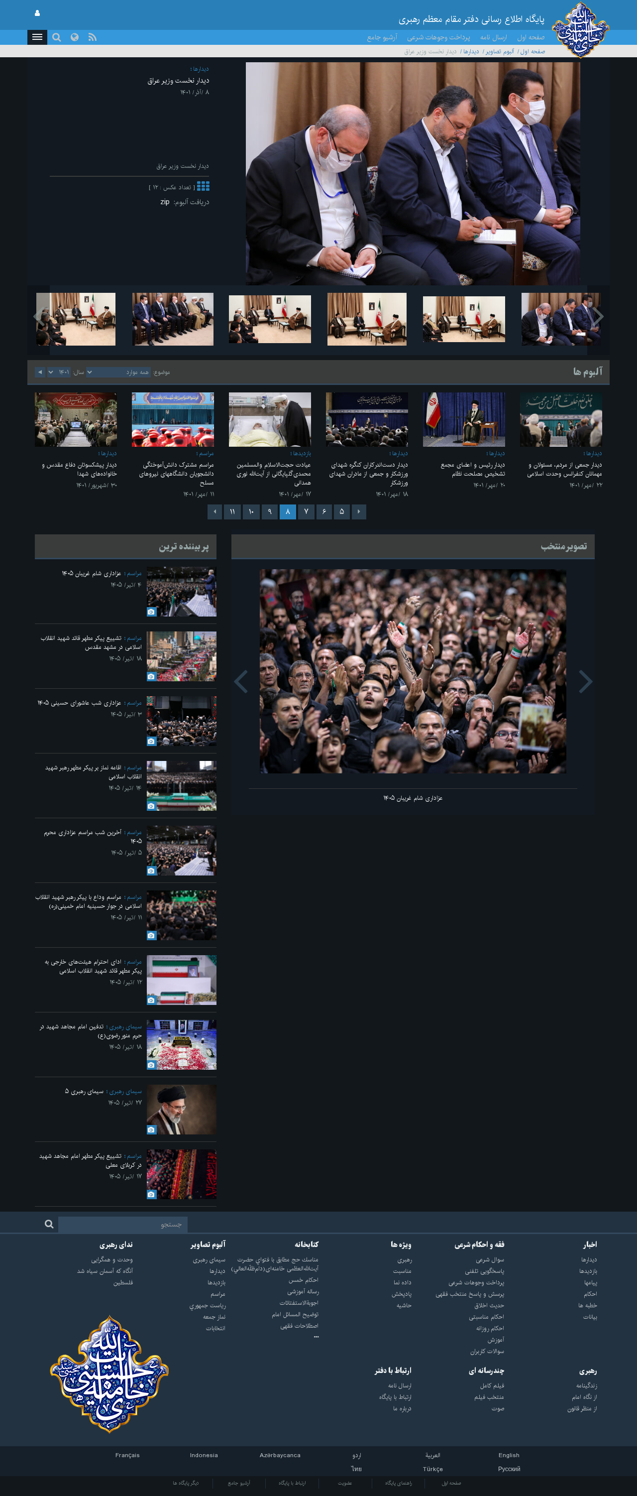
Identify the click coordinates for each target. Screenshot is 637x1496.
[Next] (215, 511)
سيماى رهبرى (125, 1026)
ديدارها (471, 51)
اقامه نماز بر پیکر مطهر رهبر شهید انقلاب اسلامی (93, 772)
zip (167, 202)
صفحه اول (531, 37)
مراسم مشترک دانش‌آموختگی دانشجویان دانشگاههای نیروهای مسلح (176, 474)
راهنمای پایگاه (398, 1483)
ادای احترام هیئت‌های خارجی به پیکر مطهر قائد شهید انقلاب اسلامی (93, 966)
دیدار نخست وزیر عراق (178, 81)
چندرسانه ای (486, 1371)
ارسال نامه (493, 37)
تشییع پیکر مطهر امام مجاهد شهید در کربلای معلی (90, 1160)
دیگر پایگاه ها (186, 1483)
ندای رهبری (116, 1245)
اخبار (590, 1245)
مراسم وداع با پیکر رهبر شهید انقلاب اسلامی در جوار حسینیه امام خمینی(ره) (88, 901)
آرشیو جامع (382, 37)
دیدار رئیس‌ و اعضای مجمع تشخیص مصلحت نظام (473, 469)
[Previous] (359, 511)
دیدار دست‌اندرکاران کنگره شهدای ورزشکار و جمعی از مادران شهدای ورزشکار (368, 474)
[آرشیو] (271, 1337)
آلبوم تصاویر (500, 51)
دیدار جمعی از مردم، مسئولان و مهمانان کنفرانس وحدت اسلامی (564, 469)
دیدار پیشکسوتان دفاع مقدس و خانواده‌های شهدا (79, 469)
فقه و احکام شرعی (479, 1245)
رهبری (588, 1371)
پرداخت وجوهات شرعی (438, 37)
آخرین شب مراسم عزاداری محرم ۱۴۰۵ (93, 837)
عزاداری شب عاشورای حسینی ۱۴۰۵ (79, 703)
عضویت (345, 1483)
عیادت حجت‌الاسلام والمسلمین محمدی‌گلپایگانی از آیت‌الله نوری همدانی (273, 474)
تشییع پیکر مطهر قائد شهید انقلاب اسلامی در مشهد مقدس (91, 642)
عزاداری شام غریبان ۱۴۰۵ (413, 798)
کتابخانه (306, 1245)
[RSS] (93, 37)
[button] (37, 37)
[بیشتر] (203, 187)
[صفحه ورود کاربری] (37, 13)
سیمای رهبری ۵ (84, 1091)
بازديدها (302, 453)
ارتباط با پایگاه (292, 1483)
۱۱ (232, 512)
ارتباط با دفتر (393, 1371)
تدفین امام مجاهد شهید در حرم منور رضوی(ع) (90, 1031)
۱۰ (251, 512)
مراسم (206, 453)
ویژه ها (401, 1245)
